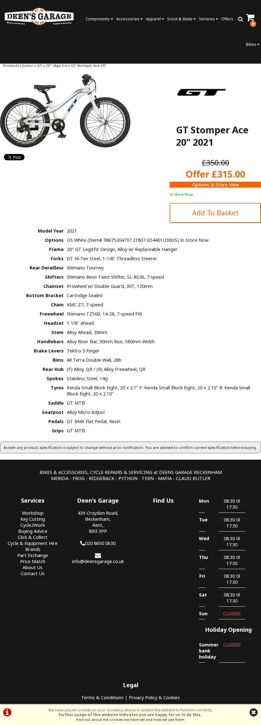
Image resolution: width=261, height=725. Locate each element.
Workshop (33, 513)
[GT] (201, 111)
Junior (28, 65)
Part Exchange (32, 555)
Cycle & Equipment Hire (33, 543)
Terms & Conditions (102, 697)
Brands (32, 549)
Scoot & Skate (180, 19)
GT (39, 65)
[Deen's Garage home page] (39, 16)
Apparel (154, 19)
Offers (227, 19)
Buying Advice (32, 531)
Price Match (32, 561)
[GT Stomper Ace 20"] (65, 111)
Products (11, 65)
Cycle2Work (32, 525)
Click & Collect (32, 537)
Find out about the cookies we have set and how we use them (130, 719)
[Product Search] (240, 19)
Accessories (128, 19)
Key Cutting (32, 519)
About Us (33, 567)
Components (98, 19)
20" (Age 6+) (56, 65)
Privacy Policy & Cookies (154, 697)
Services (207, 19)
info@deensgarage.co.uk (98, 561)
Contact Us (33, 573)
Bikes (251, 44)
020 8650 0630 (100, 543)
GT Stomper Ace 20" (89, 65)
